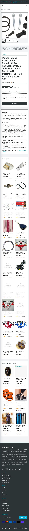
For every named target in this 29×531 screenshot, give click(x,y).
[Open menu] (2, 5)
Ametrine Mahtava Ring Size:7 (20, 352)
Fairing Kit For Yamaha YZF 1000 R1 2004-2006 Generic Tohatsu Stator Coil (8, 332)
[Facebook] (3, 469)
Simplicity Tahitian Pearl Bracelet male (7, 253)
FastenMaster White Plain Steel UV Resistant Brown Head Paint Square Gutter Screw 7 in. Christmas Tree (20, 213)
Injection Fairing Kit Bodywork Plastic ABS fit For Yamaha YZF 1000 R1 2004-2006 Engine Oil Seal (21, 253)
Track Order (4, 494)
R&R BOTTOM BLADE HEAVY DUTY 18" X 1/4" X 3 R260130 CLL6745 (8, 352)
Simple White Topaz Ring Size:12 (7, 194)
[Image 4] (16, 41)
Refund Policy (4, 501)
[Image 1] (4, 41)
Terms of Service (5, 505)
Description (4, 112)
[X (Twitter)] (16, 469)
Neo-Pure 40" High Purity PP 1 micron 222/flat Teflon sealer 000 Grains (21, 379)
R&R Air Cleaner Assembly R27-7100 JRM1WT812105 (8, 273)
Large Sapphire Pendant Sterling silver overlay (20, 233)
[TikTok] (12, 469)
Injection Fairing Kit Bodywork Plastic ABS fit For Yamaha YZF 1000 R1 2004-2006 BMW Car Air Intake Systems (21, 332)
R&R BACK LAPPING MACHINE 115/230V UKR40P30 (19, 273)
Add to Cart (14, 103)
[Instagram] (6, 469)
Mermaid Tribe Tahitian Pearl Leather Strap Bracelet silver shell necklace (21, 194)
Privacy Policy (4, 503)
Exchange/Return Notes (7, 140)
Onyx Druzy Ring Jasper (7, 378)
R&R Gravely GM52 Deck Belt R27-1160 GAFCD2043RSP (8, 293)
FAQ (2, 492)
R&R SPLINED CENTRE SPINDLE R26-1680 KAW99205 (20, 312)
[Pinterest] (19, 469)
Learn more (22, 92)
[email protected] (7, 148)
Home (3, 47)
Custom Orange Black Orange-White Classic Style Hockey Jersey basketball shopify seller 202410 (8, 402)
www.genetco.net (5, 9)
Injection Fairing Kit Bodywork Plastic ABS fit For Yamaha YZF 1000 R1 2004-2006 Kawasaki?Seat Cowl (8, 312)
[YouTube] (9, 469)
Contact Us (4, 490)
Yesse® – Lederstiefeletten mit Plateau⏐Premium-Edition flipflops (21, 402)
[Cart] (26, 5)
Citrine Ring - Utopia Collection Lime (6, 174)
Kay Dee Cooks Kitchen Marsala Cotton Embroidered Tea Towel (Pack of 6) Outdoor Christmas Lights (8, 233)
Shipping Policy (5, 508)
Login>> (6, 386)
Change (24, 96)
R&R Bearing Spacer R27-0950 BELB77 (20, 293)
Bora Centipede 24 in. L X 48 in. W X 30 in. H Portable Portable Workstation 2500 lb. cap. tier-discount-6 (8, 213)
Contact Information (6, 510)
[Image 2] (8, 41)
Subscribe (23, 517)
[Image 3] (12, 41)
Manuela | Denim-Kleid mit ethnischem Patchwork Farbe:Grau (7, 426)
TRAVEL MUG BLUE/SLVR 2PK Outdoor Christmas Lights (20, 426)
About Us (3, 487)
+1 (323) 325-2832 (6, 478)
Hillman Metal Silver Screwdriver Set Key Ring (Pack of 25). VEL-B (20, 174)
